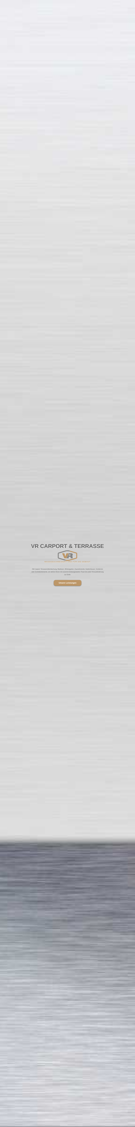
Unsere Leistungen (67, 583)
